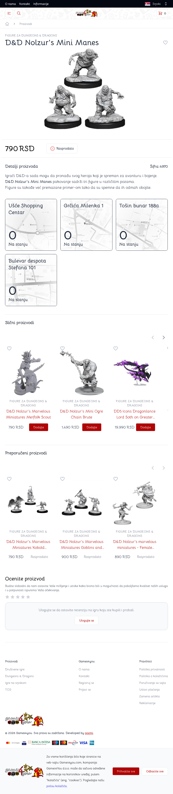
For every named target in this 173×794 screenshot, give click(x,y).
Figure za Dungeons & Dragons (31, 35)
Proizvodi (25, 24)
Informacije (41, 4)
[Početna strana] (7, 24)
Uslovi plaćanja (149, 689)
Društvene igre (14, 669)
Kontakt (24, 4)
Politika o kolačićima (153, 676)
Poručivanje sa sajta (152, 683)
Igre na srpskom (15, 683)
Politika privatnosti (152, 669)
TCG (8, 689)
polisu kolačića (56, 786)
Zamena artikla (149, 696)
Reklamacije (147, 703)
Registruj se (86, 683)
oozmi (89, 733)
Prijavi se (85, 689)
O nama (10, 4)
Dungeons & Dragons (19, 676)
